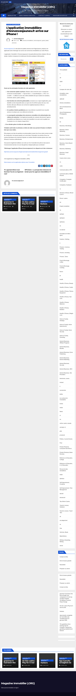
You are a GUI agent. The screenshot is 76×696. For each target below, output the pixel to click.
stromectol (62, 497)
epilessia (62, 222)
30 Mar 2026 (8, 665)
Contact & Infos (44, 15)
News (61, 411)
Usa (61, 528)
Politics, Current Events (66, 439)
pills (61, 431)
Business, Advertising (65, 125)
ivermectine (63, 390)
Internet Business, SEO (66, 369)
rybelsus (62, 478)
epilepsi (62, 214)
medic (61, 407)
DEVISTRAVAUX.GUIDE (66, 39)
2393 (61, 81)
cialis (61, 166)
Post (61, 443)
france (61, 271)
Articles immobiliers (65, 102)
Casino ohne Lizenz (65, 158)
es (60, 225)
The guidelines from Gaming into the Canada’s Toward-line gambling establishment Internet (66, 627)
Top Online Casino (65, 501)
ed (60, 202)
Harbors (43, 204)
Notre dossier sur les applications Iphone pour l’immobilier (19, 162)
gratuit (43, 40)
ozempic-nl (63, 427)
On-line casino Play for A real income (28, 204)
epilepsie (62, 218)
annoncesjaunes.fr (19, 38)
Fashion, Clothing (64, 239)
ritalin (61, 474)
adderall (62, 99)
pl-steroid (62, 435)
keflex (61, 394)
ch (60, 162)
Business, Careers (65, 135)
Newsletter (12, 15)
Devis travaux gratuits (27, 15)
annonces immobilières (27, 40)
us (60, 524)
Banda (61, 118)
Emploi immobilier (64, 206)
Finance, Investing (65, 252)
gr (60, 275)
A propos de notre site (65, 89)
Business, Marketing (65, 148)
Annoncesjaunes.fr (9, 48)
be (60, 121)
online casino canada (65, 423)
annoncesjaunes (37, 40)
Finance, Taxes (64, 256)
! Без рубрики (63, 69)
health (61, 279)
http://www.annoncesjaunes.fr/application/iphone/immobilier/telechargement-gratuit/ (26, 151)
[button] (73, 15)
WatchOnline (63, 536)
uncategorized (63, 520)
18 (60, 77)
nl (60, 415)
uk (60, 516)
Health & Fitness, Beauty (66, 283)
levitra (61, 403)
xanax (61, 545)
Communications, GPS (66, 170)
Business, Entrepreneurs (66, 139)
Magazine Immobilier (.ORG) (38, 6)
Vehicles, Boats (64, 532)
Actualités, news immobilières (13, 24)
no (60, 419)
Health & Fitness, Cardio (66, 287)
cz (60, 188)
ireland (61, 382)
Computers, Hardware (66, 185)
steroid (61, 493)
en (60, 210)
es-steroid (62, 229)
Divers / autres (63, 198)
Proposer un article (60, 15)
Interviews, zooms (64, 378)
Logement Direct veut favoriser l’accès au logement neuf (13, 172)
